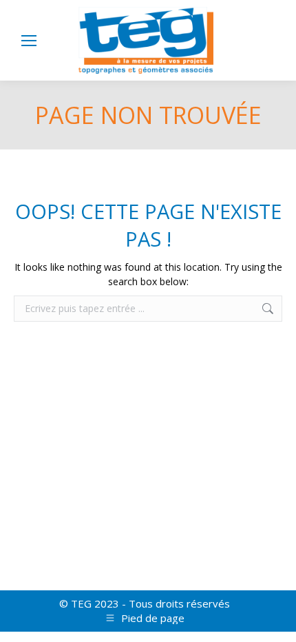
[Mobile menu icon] (29, 40)
